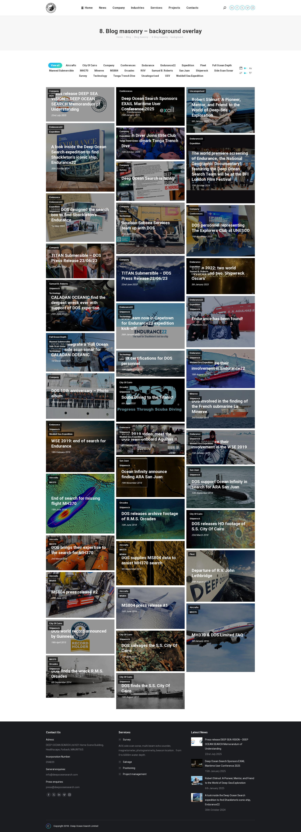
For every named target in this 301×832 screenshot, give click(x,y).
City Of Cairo (89, 65)
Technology (100, 75)
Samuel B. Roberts (162, 70)
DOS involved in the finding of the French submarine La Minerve (220, 406)
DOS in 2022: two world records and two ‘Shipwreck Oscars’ (218, 273)
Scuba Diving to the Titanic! (147, 397)
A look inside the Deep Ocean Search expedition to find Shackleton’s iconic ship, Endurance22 (228, 800)
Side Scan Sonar (223, 70)
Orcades (129, 70)
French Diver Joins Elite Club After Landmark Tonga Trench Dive (149, 140)
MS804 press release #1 (144, 605)
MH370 (84, 70)
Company (108, 65)
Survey (83, 75)
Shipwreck (202, 70)
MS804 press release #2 (74, 592)
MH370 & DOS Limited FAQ (217, 635)
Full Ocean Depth (222, 65)
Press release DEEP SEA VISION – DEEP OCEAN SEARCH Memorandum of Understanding (226, 744)
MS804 (114, 70)
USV (167, 75)
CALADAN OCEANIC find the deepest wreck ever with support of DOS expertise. (78, 302)
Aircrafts (71, 65)
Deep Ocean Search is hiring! (148, 178)
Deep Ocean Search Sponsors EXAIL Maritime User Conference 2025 (149, 103)
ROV (143, 70)
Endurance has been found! (217, 318)
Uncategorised (150, 75)
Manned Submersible (61, 70)
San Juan (184, 70)
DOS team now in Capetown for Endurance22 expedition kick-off (147, 323)
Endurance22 (168, 65)
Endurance (148, 65)
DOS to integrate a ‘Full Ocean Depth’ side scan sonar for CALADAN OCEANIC (79, 349)
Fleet (203, 65)
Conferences (128, 65)
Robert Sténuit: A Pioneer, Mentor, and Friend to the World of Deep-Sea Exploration (229, 780)
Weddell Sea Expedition (189, 75)
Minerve (99, 70)
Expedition (188, 65)
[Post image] (196, 741)
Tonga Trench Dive (124, 75)
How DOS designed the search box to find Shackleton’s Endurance (80, 214)
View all (55, 65)
